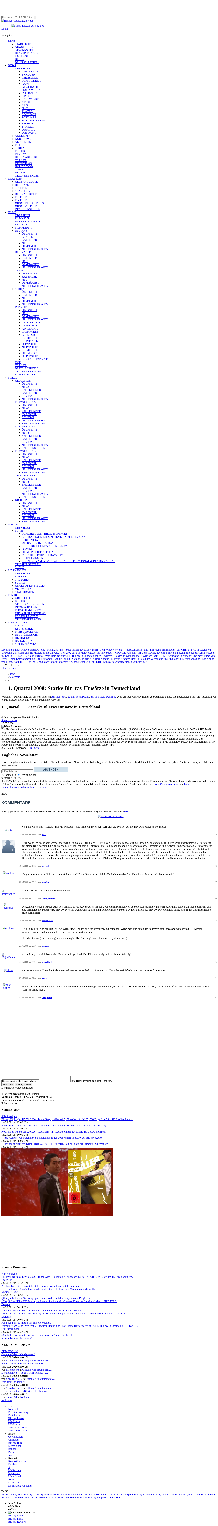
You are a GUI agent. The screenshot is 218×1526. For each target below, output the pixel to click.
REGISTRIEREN (25, 628)
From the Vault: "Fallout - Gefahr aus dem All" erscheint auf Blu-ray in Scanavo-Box (90, 658)
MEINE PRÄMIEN (26, 643)
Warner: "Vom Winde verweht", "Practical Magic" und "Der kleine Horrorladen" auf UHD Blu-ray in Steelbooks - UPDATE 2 (69, 1325)
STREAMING (30, 539)
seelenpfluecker (48, 898)
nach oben (6, 1400)
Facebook (13, 1464)
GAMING (27, 549)
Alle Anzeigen (9, 1116)
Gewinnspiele (15, 1436)
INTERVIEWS (30, 92)
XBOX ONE (22, 500)
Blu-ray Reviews (143, 1494)
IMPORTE (21, 307)
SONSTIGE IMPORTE (35, 359)
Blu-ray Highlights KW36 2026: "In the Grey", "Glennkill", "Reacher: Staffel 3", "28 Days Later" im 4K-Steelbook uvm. (67, 1119)
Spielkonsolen (48, 1494)
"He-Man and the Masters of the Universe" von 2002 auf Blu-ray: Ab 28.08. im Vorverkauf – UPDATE (70, 652)
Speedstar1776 (14, 1378)
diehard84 (11, 1397)
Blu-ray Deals (15, 1518)
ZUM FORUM (9, 1351)
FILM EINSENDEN (26, 374)
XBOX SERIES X (25, 475)
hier (126, 811)
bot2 (44, 834)
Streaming (81, 1497)
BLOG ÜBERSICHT (27, 634)
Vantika (45, 882)
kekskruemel (47, 920)
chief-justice (47, 997)
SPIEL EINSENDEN (33, 423)
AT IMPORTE (30, 325)
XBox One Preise (17, 1427)
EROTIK (20, 151)
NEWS (12, 65)
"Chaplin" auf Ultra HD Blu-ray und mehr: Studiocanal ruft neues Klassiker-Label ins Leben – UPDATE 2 (59, 1301)
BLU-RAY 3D (23, 252)
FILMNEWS (22, 218)
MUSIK (26, 105)
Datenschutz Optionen (20, 1485)
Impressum (14, 1473)
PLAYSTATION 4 (25, 426)
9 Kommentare (9, 720)
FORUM (13, 524)
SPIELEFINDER (31, 389)
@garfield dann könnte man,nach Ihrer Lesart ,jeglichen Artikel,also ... (39, 1335)
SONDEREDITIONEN (35, 120)
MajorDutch (47, 962)
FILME (19, 145)
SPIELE (12, 377)
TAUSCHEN (22, 579)
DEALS (15, 178)
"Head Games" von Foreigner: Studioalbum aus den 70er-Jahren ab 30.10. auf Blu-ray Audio (51, 1137)
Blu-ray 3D (7, 1497)
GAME (26, 83)
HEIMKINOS (22, 637)
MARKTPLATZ (17, 570)
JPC (64, 696)
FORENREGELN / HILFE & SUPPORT (44, 533)
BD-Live (195, 1494)
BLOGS (19, 59)
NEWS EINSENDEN (27, 175)
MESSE (26, 102)
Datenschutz (14, 1482)
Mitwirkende (15, 1476)
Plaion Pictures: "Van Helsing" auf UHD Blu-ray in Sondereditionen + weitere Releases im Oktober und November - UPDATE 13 (97, 655)
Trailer (61, 1497)
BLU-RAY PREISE (26, 193)
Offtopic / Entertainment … (37, 1360)
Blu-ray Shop (95, 1497)
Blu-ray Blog (15, 1442)
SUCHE (19, 567)
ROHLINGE (29, 114)
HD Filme (101, 1494)
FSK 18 (12, 594)
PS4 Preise (14, 1421)
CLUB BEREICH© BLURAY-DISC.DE (44, 555)
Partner (12, 1451)
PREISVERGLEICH (26, 631)
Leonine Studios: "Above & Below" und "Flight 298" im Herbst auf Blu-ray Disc (45, 649)
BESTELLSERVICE (26, 368)
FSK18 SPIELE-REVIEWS (30, 613)
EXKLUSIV (29, 74)
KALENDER (29, 239)
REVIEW (20, 154)
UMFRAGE (28, 129)
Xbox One (51, 1497)
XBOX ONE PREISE (27, 206)
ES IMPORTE (30, 337)
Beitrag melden (23, 1084)
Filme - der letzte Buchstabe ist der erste (22, 1363)
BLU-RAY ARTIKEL (27, 62)
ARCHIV (20, 172)
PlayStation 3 (88, 1494)
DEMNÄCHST (30, 246)
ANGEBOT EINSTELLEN (30, 585)
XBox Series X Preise (20, 1430)
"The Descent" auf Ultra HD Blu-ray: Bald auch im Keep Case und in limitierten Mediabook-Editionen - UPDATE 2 (64, 1313)
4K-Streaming (9, 1494)
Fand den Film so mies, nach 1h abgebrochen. (26, 1322)
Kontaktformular (17, 1461)
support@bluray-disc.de (166, 784)
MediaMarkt (82, 696)
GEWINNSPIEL (31, 86)
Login (4, 28)
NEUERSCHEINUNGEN (29, 604)
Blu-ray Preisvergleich (68, 1494)
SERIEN (20, 148)
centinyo (45, 946)
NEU (25, 242)
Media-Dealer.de (107, 696)
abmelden (10, 774)
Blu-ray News (15, 1515)
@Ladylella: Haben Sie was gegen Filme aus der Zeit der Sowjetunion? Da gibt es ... (47, 1298)
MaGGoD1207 (9, 1292)
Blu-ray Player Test (163, 1494)
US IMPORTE (30, 356)
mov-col (45, 866)
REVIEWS (21, 224)
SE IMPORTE (30, 350)
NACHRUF (28, 108)
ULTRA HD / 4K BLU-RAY (38, 542)
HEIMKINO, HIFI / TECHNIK (39, 552)
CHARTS (27, 236)
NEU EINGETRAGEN (35, 249)
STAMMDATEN (24, 591)
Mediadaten (14, 1470)
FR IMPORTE (30, 340)
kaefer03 (6, 1316)
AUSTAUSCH (30, 71)
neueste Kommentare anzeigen (17, 1338)
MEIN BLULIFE (17, 622)
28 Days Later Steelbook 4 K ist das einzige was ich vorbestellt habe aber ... (42, 1286)
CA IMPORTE (30, 331)
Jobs (10, 1455)
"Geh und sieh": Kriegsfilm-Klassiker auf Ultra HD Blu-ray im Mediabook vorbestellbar (48, 1289)
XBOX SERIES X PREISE (30, 203)
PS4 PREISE (22, 200)
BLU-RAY (21, 230)
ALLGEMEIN (23, 141)
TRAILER (28, 126)
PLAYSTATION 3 (25, 451)
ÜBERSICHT (22, 68)
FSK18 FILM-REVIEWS (29, 610)
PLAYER (27, 111)
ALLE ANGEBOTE (26, 181)
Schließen (8, 1084)
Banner (12, 1448)
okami (44, 978)
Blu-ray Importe (111, 1497)
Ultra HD (113, 1494)
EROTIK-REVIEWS (26, 616)
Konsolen (70, 1497)
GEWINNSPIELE (25, 50)
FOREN (19, 530)
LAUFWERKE (30, 99)
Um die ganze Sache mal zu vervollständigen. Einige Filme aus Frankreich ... (42, 1310)
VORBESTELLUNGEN (29, 221)
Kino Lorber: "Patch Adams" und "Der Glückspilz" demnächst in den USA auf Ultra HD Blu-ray (53, 1125)
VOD (18, 362)
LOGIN (19, 625)
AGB (11, 1479)
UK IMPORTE (30, 353)
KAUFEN (20, 576)
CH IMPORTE (30, 334)
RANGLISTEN (24, 640)
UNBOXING (29, 132)
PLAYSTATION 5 (25, 402)
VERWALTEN (23, 588)
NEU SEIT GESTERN (28, 564)
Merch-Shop (15, 1445)
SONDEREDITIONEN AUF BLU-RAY (44, 545)
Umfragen (13, 1439)
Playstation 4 (208, 1494)
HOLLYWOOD (31, 89)
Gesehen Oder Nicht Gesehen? (18, 1354)
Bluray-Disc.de (9, 668)
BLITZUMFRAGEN (26, 53)
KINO (25, 96)
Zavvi (94, 696)
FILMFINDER (23, 227)
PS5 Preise (14, 1424)
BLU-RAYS (22, 184)
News (12, 673)
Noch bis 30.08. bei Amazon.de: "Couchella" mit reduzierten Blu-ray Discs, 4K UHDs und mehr (53, 1131)
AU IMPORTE (30, 328)
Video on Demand (24, 1497)
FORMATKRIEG (32, 80)
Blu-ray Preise (16, 1418)
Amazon (55, 696)
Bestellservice (15, 1415)
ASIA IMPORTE (31, 322)
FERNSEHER (30, 77)
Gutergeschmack (10, 1328)
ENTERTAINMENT (33, 558)
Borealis (5, 1304)
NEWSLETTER (24, 47)
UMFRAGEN (23, 56)
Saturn (71, 696)
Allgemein (14, 676)
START (12, 40)
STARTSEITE (23, 44)
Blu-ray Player (182, 1494)
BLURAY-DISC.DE (26, 157)
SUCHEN (20, 582)
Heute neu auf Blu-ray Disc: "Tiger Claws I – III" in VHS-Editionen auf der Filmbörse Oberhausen (54, 1143)
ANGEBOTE (22, 135)
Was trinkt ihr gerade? (13, 1381)
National (24, 1397)
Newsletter (14, 1409)
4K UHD (40, 1497)
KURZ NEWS (23, 138)
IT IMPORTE (29, 343)
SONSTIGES (22, 190)
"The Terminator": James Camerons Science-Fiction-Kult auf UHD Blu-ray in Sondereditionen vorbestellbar (88, 661)
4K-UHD (20, 270)
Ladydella (6, 1279)
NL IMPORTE (30, 347)
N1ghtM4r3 (12, 1360)
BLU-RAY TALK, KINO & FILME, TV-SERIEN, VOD (53, 536)
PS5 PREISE (22, 197)
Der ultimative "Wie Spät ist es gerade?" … (24, 1372)
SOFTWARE (29, 117)
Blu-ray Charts (32, 1494)
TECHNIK (28, 123)
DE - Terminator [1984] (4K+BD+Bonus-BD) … (28, 1391)
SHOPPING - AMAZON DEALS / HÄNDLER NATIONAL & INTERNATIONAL (68, 561)
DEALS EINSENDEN (27, 209)
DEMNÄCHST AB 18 (27, 607)
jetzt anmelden (28, 774)
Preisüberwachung (18, 1412)
